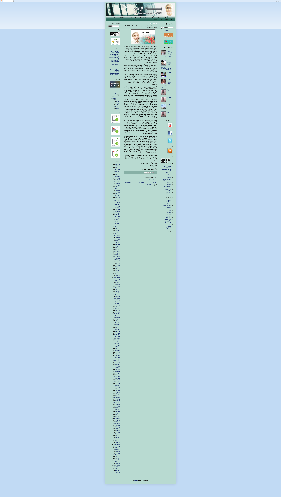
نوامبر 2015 (117, 294)
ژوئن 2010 (117, 407)
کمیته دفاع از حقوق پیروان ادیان (167, 167)
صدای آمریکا (168, 201)
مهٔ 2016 (118, 284)
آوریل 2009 (117, 432)
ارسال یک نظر (152, 179)
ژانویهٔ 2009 (117, 437)
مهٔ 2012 (118, 367)
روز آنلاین (169, 212)
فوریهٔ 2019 (117, 228)
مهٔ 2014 (118, 326)
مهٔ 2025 (118, 165)
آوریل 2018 (117, 244)
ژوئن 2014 (117, 324)
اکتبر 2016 (117, 275)
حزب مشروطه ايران (167, 180)
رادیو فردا (169, 203)
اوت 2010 (118, 404)
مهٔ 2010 (118, 409)
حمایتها (117, 101)
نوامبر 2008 (117, 440)
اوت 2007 (118, 466)
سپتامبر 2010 (117, 402)
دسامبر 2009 (117, 418)
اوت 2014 (118, 320)
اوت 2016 (118, 279)
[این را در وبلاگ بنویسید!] (149, 172)
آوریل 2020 (117, 209)
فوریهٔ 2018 (117, 247)
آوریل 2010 (117, 411)
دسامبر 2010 (117, 397)
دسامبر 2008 (117, 439)
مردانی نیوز (168, 224)
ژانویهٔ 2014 (117, 333)
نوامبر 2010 (117, 399)
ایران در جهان (168, 217)
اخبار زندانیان (116, 96)
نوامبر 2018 (117, 233)
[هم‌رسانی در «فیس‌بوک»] (146, 172)
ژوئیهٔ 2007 (117, 468)
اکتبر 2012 (117, 359)
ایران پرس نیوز (168, 207)
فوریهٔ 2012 (117, 373)
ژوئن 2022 (117, 185)
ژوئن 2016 (117, 282)
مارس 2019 (117, 226)
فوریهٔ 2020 (117, 212)
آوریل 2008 (117, 453)
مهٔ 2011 (118, 388)
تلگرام (172, 19)
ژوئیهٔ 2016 (117, 280)
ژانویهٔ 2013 (117, 353)
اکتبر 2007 (117, 463)
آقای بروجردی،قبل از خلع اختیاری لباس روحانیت (114, 61)
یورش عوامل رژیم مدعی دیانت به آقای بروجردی (114, 69)
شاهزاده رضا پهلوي (167, 179)
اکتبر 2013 (117, 338)
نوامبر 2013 (117, 336)
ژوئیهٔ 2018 (117, 239)
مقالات (117, 104)
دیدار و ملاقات (116, 66)
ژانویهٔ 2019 (117, 230)
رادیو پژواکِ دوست (121, 17)
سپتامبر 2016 (117, 277)
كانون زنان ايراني (167, 186)
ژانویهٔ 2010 (117, 416)
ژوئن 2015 (117, 303)
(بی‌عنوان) (169, 72)
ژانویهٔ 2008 (117, 458)
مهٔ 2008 (118, 451)
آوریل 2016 (117, 286)
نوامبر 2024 (117, 169)
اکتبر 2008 (117, 442)
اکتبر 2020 (117, 199)
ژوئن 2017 (117, 261)
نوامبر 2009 (117, 420)
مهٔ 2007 (118, 472)
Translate (166, 30)
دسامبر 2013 (117, 334)
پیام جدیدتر (154, 182)
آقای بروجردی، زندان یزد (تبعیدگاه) (114, 55)
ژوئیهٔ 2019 (117, 221)
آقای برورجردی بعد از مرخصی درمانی (114, 52)
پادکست (113, 17)
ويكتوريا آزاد (168, 170)
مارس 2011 (117, 392)
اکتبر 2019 (117, 218)
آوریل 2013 (117, 348)
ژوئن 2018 (117, 240)
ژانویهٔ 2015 (117, 312)
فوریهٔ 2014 (117, 331)
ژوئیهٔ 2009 (117, 426)
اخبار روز (169, 215)
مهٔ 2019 (118, 225)
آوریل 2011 (117, 390)
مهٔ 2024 (118, 172)
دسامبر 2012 (117, 355)
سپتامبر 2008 (117, 444)
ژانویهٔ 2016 (117, 291)
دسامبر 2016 (117, 272)
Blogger (136, 480)
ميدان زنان (169, 182)
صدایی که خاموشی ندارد (132, 17)
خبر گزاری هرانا (168, 221)
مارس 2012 (117, 371)
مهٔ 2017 (118, 263)
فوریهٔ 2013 (117, 352)
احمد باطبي (169, 187)
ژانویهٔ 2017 (117, 270)
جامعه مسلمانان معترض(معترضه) (167, 193)
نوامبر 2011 (117, 378)
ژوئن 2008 (117, 449)
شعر (118, 103)
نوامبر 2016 (117, 273)
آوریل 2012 (117, 369)
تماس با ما (156, 19)
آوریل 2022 (117, 186)
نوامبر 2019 (117, 216)
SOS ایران (169, 184)
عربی (161, 19)
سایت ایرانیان (168, 228)
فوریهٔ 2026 (117, 164)
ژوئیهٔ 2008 (117, 447)
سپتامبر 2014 (117, 319)
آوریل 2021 (117, 193)
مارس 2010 (117, 413)
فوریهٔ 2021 (117, 197)
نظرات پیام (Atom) (147, 184)
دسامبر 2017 (117, 251)
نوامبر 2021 (117, 188)
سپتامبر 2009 (117, 423)
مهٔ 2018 (118, 242)
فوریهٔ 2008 (117, 456)
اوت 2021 (118, 190)
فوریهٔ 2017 (117, 268)
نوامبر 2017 (117, 252)
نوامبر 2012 (117, 357)
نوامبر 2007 (117, 461)
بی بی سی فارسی (167, 205)
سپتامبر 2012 (117, 360)
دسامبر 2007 (117, 460)
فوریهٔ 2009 (117, 435)
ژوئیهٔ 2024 (117, 171)
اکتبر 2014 (117, 317)
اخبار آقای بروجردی (114, 93)
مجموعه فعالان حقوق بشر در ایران (166, 173)
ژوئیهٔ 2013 (117, 343)
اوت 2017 (118, 258)
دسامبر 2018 (117, 232)
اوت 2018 (118, 237)
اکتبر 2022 (117, 179)
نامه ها (117, 108)
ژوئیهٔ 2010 (117, 406)
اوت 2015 (118, 299)
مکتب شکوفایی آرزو (156, 17)
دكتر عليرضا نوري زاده (166, 169)
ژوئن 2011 (117, 386)
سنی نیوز (169, 226)
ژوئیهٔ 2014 (117, 322)
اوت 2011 (118, 383)
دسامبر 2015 (117, 293)
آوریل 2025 (117, 167)
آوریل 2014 (117, 327)
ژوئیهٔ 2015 (117, 301)
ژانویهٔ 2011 (117, 395)
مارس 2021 (117, 195)
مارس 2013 (117, 350)
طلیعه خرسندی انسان (145, 17)
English (167, 19)
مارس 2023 (117, 176)
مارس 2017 (117, 266)
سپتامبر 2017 (117, 256)
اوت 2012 (118, 362)
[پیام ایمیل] (153, 172)
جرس (170, 175)
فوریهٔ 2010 (117, 414)
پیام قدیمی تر (128, 182)
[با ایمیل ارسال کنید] (150, 172)
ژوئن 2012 (117, 366)
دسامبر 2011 (117, 376)
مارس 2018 (117, 246)
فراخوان (164, 17)
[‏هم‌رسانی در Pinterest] (145, 172)
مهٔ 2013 (118, 346)
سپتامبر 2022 (117, 181)
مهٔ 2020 (118, 207)
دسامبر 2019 (117, 214)
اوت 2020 (118, 202)
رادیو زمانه (169, 214)
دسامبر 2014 (117, 313)
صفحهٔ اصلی (141, 182)
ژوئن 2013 (117, 345)
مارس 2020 (117, 211)
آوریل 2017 (117, 265)
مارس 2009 (117, 433)
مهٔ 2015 (118, 305)
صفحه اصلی (171, 17)
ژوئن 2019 (117, 223)
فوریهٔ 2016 (117, 289)
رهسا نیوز (169, 210)
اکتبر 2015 (117, 296)
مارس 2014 (117, 329)
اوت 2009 (118, 425)
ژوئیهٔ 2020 (117, 204)
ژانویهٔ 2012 (117, 374)
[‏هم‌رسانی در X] (147, 172)
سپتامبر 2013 (117, 339)
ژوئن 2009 (117, 428)
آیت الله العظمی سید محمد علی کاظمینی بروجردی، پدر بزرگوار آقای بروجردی (114, 73)
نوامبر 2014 (117, 315)
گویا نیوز (169, 208)
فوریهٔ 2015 (117, 310)
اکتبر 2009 (117, 421)
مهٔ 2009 (118, 430)
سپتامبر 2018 (117, 235)
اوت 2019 (118, 219)
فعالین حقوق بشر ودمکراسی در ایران (167, 190)
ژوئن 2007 (117, 470)
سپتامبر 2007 (117, 465)
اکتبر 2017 (117, 254)
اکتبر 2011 (117, 379)
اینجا (147, 169)
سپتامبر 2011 (117, 381)
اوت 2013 (118, 341)
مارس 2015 (117, 308)
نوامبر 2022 (117, 178)
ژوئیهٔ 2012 (117, 364)
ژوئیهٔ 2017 (117, 259)
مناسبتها (117, 106)
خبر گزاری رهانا (168, 219)
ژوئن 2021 (117, 192)
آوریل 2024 (117, 174)
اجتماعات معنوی (115, 64)
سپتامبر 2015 (117, 298)
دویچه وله (169, 200)
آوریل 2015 (117, 306)
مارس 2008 (117, 454)
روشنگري (169, 177)
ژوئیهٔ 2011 (117, 385)
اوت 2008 (118, 446)
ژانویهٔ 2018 (117, 249)
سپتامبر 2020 (117, 200)
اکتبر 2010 (117, 400)
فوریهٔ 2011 (117, 393)
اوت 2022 (118, 183)
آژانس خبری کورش (167, 222)
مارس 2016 (117, 287)
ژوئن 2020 (117, 206)
